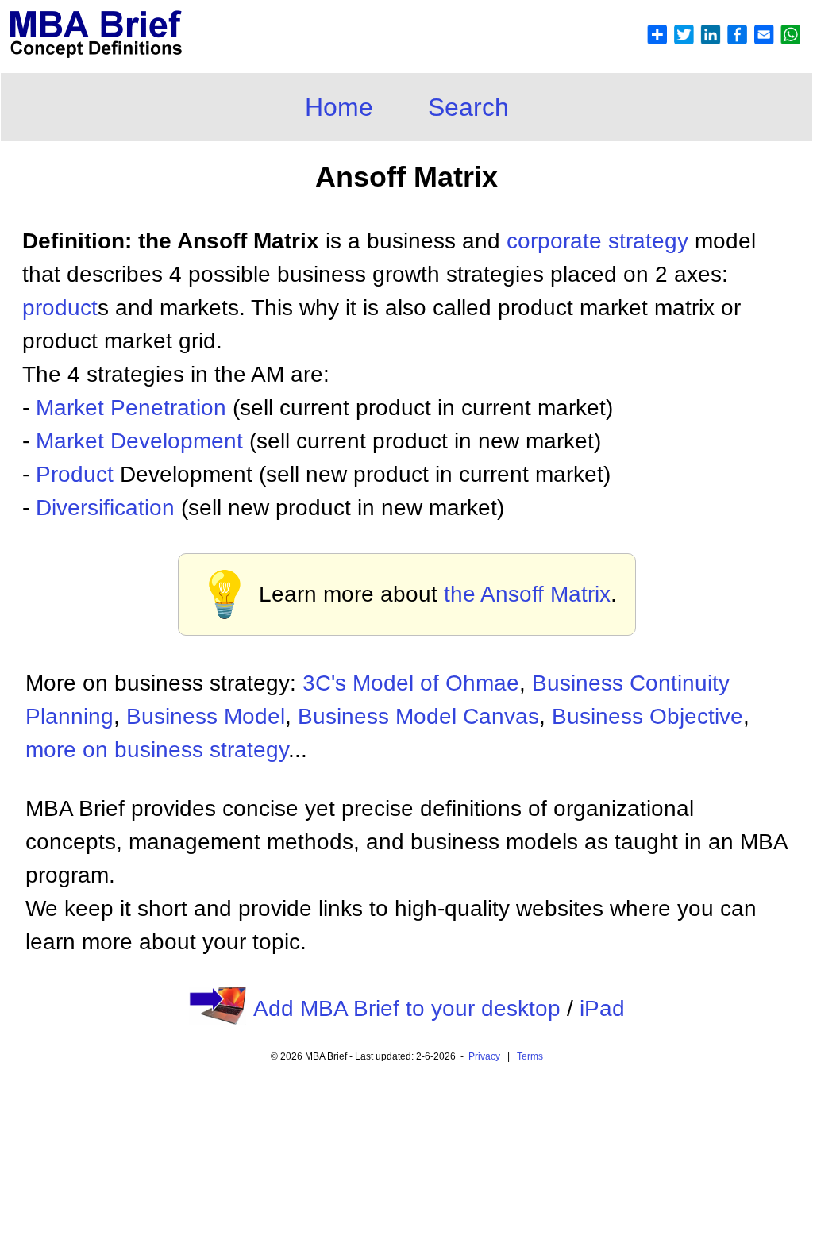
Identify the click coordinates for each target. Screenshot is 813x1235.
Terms (530, 1056)
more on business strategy (156, 749)
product (60, 307)
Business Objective (647, 716)
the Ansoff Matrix (527, 594)
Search (468, 107)
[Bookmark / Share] (723, 41)
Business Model (205, 716)
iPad (602, 1008)
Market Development (139, 441)
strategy (648, 241)
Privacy (484, 1056)
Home (339, 107)
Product (75, 474)
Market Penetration (131, 407)
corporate (557, 241)
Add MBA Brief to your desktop (407, 1008)
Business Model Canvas (418, 716)
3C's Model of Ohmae (410, 683)
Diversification (105, 507)
